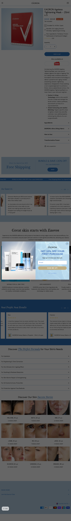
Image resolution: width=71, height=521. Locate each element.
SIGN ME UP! (52, 268)
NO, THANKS (52, 273)
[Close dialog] (67, 243)
